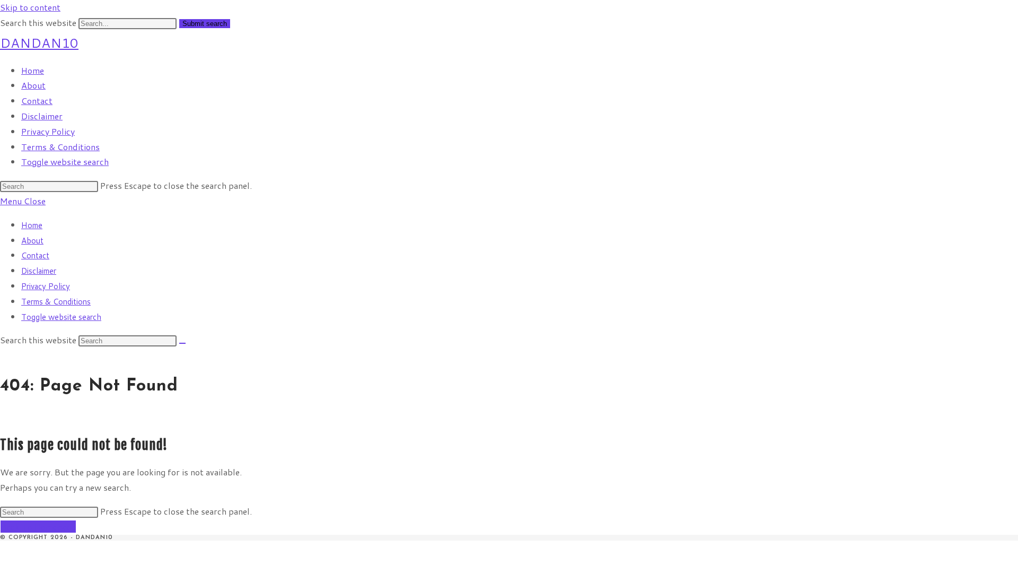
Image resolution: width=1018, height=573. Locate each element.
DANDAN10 (39, 42)
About (32, 240)
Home (31, 225)
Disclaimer (38, 270)
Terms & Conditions (56, 301)
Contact (35, 255)
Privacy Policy (45, 286)
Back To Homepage (38, 526)
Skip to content (30, 7)
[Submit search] (182, 343)
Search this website (39, 22)
